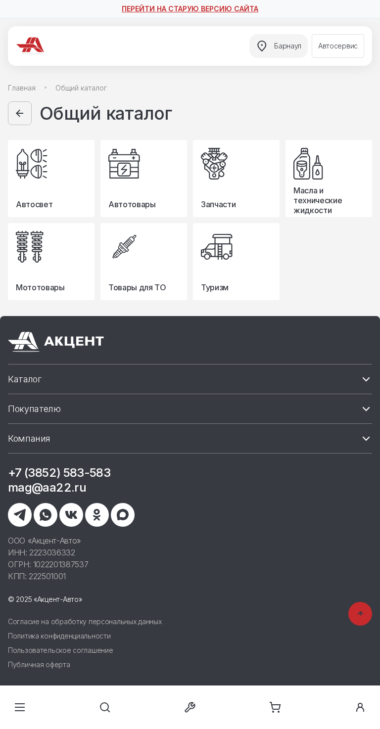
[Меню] (20, 707)
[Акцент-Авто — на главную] (32, 46)
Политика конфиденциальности (59, 636)
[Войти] (360, 707)
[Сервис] (190, 707)
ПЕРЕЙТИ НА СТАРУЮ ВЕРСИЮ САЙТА (190, 8)
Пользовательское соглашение (60, 650)
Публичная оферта (39, 664)
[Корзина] (275, 707)
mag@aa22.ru (47, 487)
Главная (22, 88)
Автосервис (338, 46)
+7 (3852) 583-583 (59, 472)
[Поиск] (105, 707)
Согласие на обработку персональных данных (85, 621)
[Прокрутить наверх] (360, 614)
